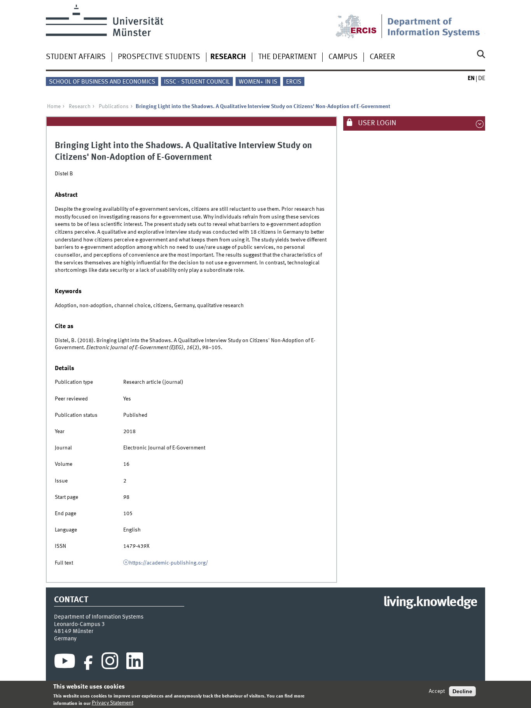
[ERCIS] (361, 21)
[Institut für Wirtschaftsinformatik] (436, 21)
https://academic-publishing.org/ (168, 563)
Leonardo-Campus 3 (79, 624)
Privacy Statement (112, 703)
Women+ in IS (258, 82)
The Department (287, 57)
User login (376, 123)
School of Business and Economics (102, 82)
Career (382, 57)
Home (54, 106)
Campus (343, 57)
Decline (462, 691)
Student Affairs (76, 57)
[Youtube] (64, 663)
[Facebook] (88, 663)
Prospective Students (159, 57)
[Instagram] (109, 663)
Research (228, 57)
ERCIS (293, 82)
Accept (437, 691)
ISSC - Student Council (197, 82)
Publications (114, 106)
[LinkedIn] (134, 663)
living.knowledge (430, 603)
